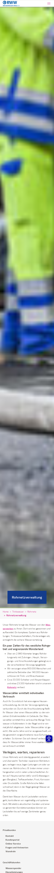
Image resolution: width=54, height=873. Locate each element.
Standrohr (11, 851)
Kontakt (10, 835)
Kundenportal (12, 839)
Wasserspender (13, 868)
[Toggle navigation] (49, 3)
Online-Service (13, 843)
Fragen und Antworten (17, 847)
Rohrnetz (11, 687)
